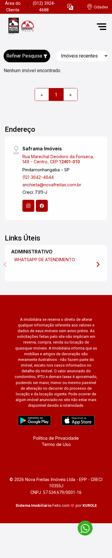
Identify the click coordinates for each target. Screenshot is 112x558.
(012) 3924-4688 (44, 7)
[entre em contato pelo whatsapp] (82, 527)
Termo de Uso (56, 444)
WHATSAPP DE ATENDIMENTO (44, 259)
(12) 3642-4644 (38, 177)
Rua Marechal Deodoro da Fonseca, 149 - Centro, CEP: (58, 159)
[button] (70, 7)
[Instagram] (28, 206)
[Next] (97, 264)
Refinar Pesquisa (24, 56)
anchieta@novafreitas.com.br (51, 184)
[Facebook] (42, 206)
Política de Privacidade (56, 438)
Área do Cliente (13, 7)
